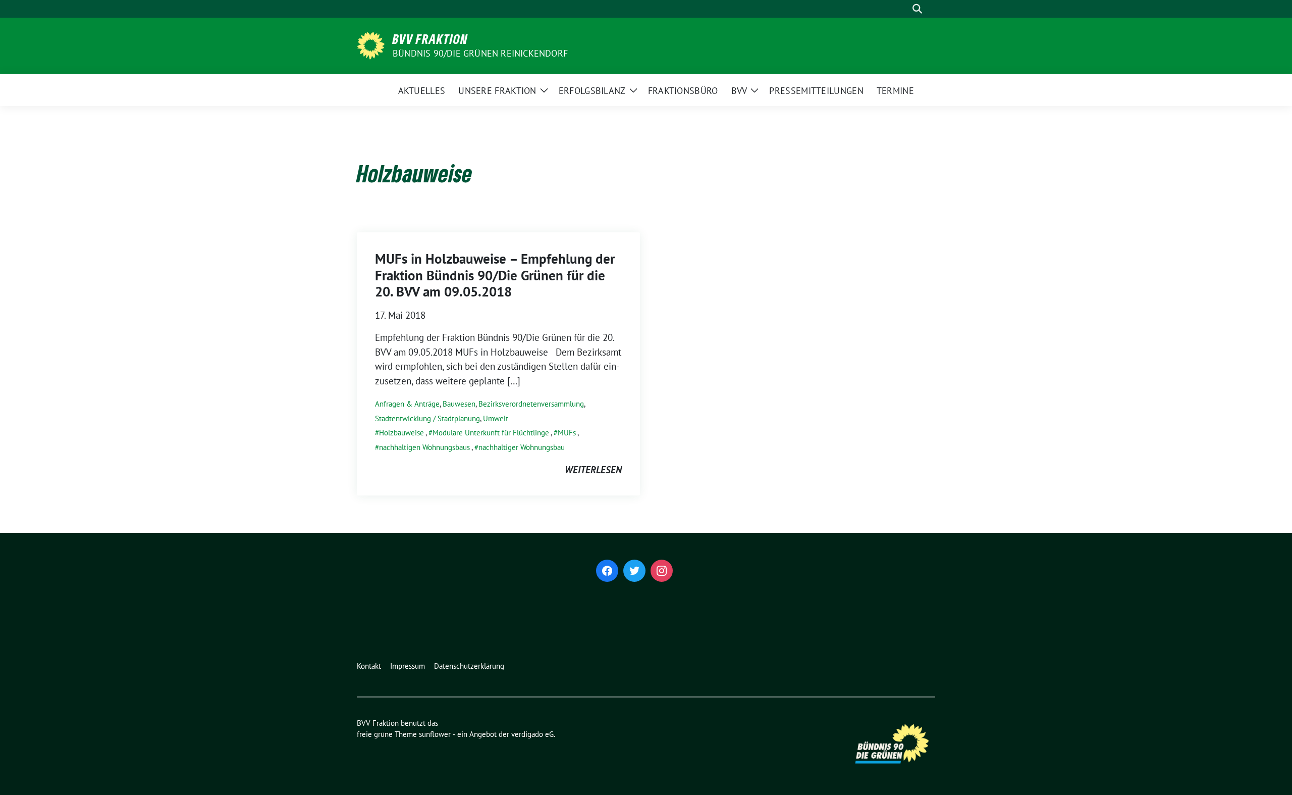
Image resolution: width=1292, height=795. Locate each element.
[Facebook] (607, 570)
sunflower (435, 734)
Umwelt (495, 418)
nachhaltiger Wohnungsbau (521, 447)
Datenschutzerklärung (469, 666)
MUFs (567, 432)
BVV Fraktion (430, 38)
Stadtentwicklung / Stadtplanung (427, 418)
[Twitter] (634, 570)
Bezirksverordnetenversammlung (531, 404)
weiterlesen (593, 470)
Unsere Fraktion (497, 90)
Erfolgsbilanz (592, 90)
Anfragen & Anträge (407, 404)
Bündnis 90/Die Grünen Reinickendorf (480, 53)
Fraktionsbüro (683, 90)
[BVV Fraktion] (371, 44)
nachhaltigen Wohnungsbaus (424, 447)
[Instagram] (661, 570)
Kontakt (369, 666)
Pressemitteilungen (816, 90)
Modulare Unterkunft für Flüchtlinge (491, 432)
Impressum (407, 666)
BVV (739, 90)
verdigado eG (532, 734)
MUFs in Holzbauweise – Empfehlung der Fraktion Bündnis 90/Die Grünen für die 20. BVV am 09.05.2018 (495, 275)
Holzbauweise (401, 432)
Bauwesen (459, 404)
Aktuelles (422, 90)
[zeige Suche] (917, 9)
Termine (895, 90)
